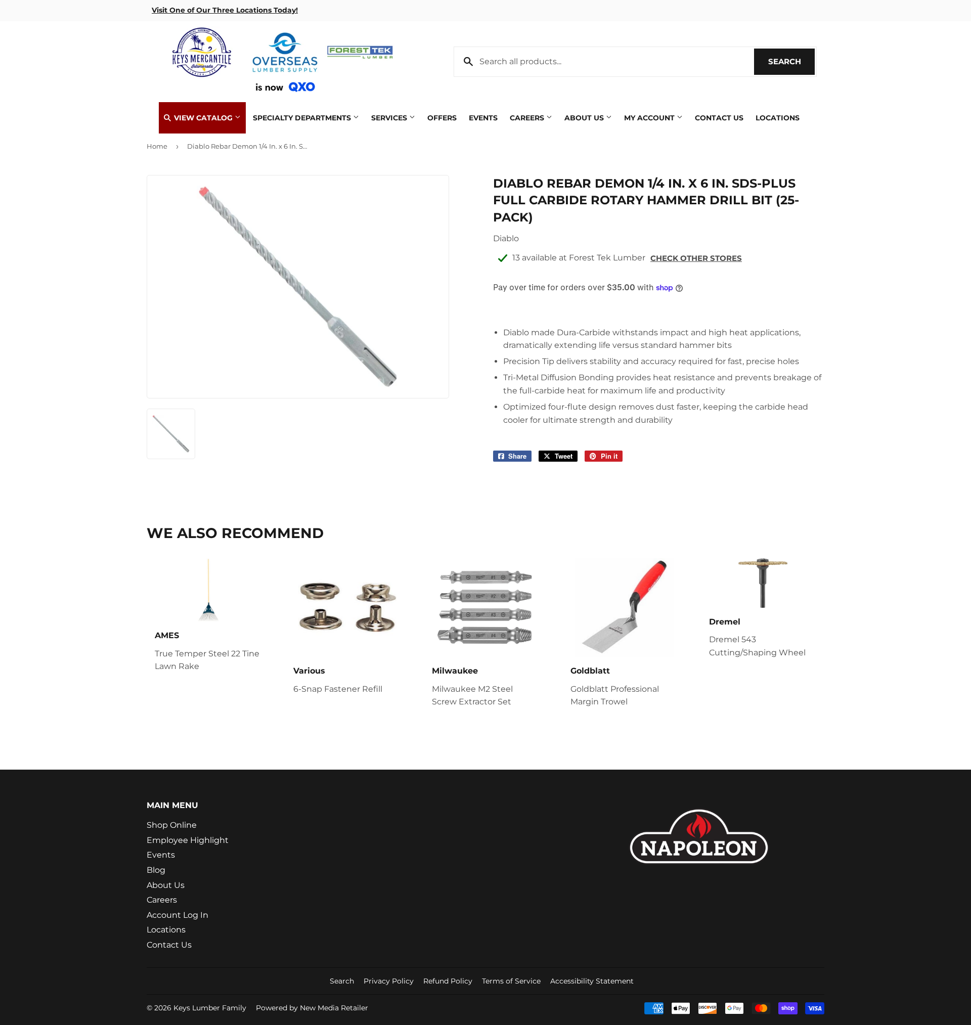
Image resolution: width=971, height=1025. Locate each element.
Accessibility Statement (592, 981)
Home (157, 146)
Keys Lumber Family (209, 1008)
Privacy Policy (389, 981)
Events (483, 118)
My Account (650, 118)
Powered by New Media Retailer (312, 1008)
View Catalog (203, 118)
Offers (442, 118)
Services (390, 118)
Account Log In (177, 915)
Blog (156, 870)
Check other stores (696, 258)
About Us (585, 118)
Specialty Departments (303, 118)
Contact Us (719, 118)
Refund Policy (447, 981)
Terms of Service (511, 981)
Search (791, 61)
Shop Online (172, 825)
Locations (778, 118)
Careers (528, 118)
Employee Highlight (188, 840)
